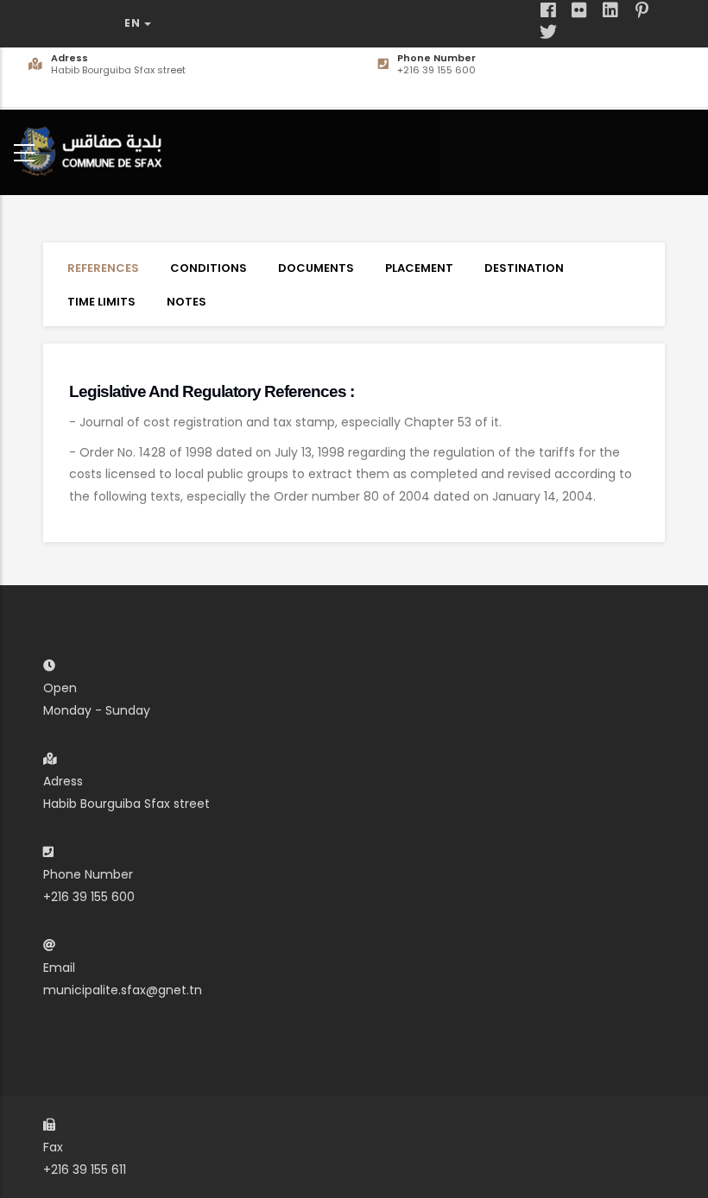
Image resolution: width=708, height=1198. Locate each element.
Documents (316, 268)
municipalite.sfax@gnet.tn (122, 990)
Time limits (101, 301)
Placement (419, 268)
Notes (186, 301)
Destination (524, 268)
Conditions (208, 268)
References (103, 268)
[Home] (95, 149)
